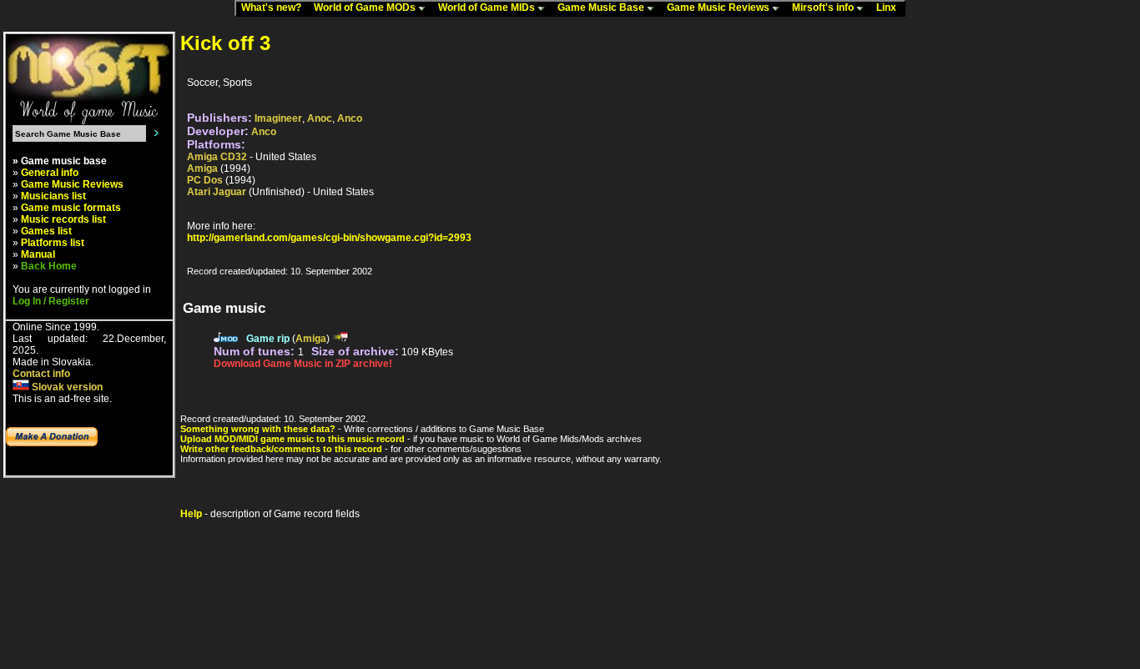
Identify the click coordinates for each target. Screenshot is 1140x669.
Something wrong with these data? (257, 429)
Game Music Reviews (719, 7)
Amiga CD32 (217, 157)
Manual (38, 254)
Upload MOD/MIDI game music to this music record (292, 439)
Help (191, 514)
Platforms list (52, 243)
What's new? (275, 7)
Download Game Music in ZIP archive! (303, 364)
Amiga (202, 168)
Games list (46, 231)
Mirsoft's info (824, 7)
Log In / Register (51, 301)
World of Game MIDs (487, 7)
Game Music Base (602, 7)
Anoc (319, 118)
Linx (890, 7)
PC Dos (205, 180)
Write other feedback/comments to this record (281, 449)
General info (49, 173)
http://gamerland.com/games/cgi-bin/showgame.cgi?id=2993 (329, 238)
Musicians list (53, 196)
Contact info (41, 374)
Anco (349, 118)
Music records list (63, 219)
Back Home (49, 266)
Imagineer (278, 118)
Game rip (268, 339)
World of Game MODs (366, 7)
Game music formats (71, 208)
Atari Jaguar (216, 192)
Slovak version (66, 387)
